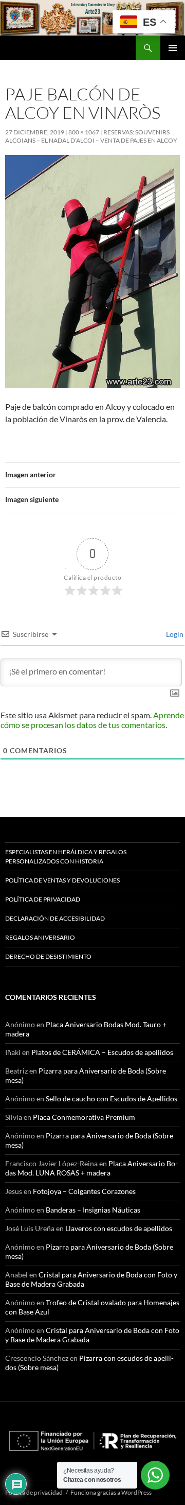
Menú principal (172, 48)
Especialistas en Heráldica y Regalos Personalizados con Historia (65, 856)
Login (173, 634)
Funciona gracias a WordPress (111, 1492)
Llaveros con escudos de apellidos (118, 1228)
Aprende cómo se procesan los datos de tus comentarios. (92, 720)
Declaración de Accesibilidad (55, 918)
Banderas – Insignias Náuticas (93, 1209)
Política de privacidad (42, 899)
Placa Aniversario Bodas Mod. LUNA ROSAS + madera (91, 1168)
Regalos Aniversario (40, 937)
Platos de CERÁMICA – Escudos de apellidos (102, 1052)
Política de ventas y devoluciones (62, 880)
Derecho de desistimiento (48, 956)
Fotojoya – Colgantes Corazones (84, 1191)
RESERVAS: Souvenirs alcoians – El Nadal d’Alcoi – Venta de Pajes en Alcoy (91, 136)
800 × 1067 (83, 132)
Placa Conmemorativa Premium (84, 1117)
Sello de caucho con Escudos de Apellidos (111, 1098)
